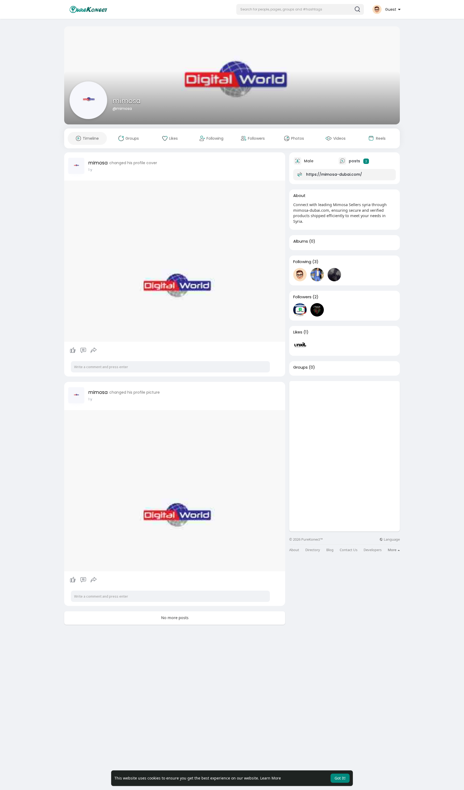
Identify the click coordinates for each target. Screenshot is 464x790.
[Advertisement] (344, 418)
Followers (302, 297)
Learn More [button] (270, 778)
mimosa (127, 101)
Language (391, 539)
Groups (300, 367)
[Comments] (83, 350)
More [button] (392, 549)
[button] (300, 9)
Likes (297, 332)
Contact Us (348, 550)
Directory (312, 550)
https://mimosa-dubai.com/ (334, 174)
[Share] (93, 350)
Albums (300, 241)
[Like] (83, 350)
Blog (330, 550)
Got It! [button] (340, 778)
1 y (90, 169)
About (294, 550)
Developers (373, 550)
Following (302, 262)
